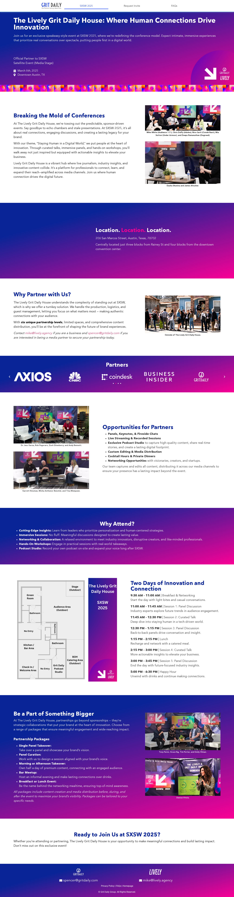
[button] (9, 376)
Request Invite (132, 6)
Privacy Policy (107, 886)
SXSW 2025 (86, 6)
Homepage (128, 886)
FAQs (174, 6)
